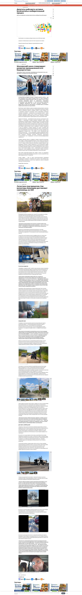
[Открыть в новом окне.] (20, 48)
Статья (15, 3)
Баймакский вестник (21, 1)
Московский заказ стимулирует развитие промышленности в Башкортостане (30, 3)
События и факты (19, 7)
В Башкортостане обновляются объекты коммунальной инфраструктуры (57, 3)
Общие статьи (19, 64)
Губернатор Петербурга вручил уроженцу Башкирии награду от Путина (41, 5)
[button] (50, 388)
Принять (63, 593)
